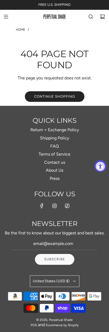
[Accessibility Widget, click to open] (100, 166)
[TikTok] (67, 206)
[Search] (91, 16)
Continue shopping (54, 96)
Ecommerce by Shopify (62, 325)
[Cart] (102, 16)
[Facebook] (42, 206)
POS (34, 325)
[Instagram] (54, 206)
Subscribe (54, 259)
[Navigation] (6, 16)
